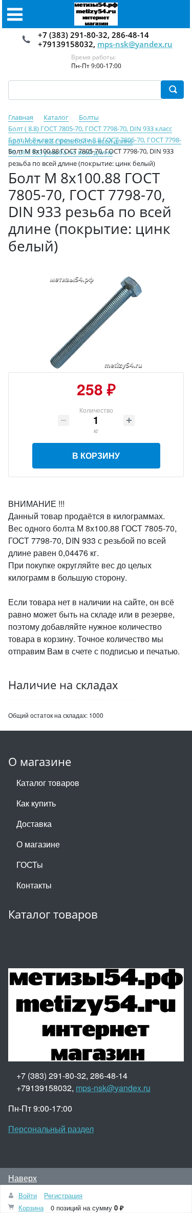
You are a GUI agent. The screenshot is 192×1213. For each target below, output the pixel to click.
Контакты (34, 885)
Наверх (22, 1178)
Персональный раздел (51, 1129)
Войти (27, 1195)
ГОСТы (29, 864)
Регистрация (63, 1195)
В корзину (96, 455)
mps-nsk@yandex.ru (135, 44)
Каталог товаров (47, 783)
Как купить (36, 803)
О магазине (38, 844)
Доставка (34, 823)
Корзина (31, 1207)
